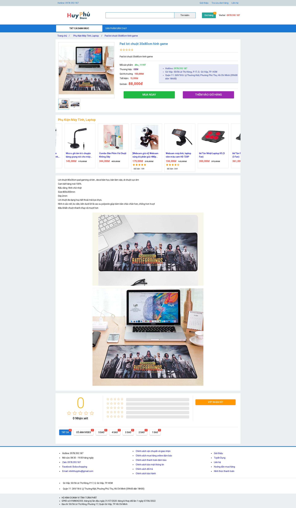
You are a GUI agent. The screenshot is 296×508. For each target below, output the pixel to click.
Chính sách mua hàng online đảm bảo (154, 455)
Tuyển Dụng (219, 458)
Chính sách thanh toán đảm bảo (151, 460)
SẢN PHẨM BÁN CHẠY (116, 28)
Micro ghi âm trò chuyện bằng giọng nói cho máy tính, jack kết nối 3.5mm (70, 155)
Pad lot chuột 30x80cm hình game (121, 36)
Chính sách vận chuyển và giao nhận (153, 451)
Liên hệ (235, 3)
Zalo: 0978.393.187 (71, 462)
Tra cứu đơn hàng (220, 3)
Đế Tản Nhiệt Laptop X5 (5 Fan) (204, 155)
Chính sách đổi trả (144, 469)
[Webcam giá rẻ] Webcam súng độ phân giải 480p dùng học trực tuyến (138, 155)
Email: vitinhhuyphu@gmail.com (77, 471)
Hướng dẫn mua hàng (224, 466)
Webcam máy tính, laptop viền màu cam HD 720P (170, 155)
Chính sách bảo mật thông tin (150, 464)
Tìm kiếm (184, 15)
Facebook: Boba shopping (74, 466)
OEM (136, 69)
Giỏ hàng (208, 15)
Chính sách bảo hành (146, 473)
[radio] (69, 413)
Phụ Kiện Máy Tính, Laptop (86, 36)
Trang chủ (63, 36)
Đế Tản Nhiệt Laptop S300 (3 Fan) (237, 155)
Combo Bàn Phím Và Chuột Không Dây (104, 155)
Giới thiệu (218, 453)
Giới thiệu (204, 3)
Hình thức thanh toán (224, 471)
